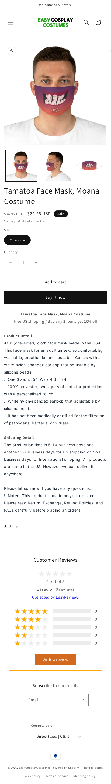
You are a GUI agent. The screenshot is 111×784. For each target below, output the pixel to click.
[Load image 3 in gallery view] (89, 166)
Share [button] (14, 526)
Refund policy (93, 767)
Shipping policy (84, 776)
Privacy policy (30, 776)
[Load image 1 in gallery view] (21, 166)
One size (17, 240)
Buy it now (55, 297)
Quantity (11, 252)
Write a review (55, 659)
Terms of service (57, 776)
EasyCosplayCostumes (35, 767)
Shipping (9, 221)
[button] (11, 22)
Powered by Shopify (65, 767)
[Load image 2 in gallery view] (55, 166)
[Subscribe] (82, 700)
